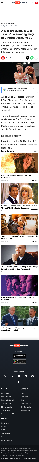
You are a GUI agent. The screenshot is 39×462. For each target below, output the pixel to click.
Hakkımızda (5, 423)
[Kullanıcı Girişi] (32, 2)
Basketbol (12, 23)
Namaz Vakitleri (26, 403)
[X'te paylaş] (27, 58)
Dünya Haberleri (6, 407)
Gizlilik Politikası (6, 440)
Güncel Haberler (6, 393)
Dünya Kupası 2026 (8, 414)
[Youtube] (19, 376)
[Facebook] (25, 376)
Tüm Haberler (5, 410)
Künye (3, 426)
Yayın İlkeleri (5, 433)
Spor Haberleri (6, 397)
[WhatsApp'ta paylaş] (32, 58)
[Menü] (2, 3)
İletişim (3, 430)
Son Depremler (26, 407)
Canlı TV (23, 393)
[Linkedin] (19, 381)
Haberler (4, 23)
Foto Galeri (24, 397)
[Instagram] (12, 376)
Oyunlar (23, 400)
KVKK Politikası (6, 437)
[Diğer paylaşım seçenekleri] (36, 58)
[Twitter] (5, 376)
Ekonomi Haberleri (7, 400)
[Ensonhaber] (19, 2)
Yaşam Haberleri (6, 403)
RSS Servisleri (25, 410)
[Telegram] (32, 376)
